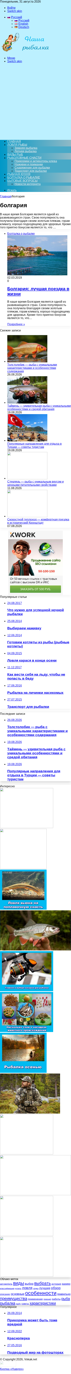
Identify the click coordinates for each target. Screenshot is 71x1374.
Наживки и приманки (29, 164)
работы (56, 1299)
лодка (35, 1288)
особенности (40, 1293)
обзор (56, 1288)
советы (25, 1303)
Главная (5, 196)
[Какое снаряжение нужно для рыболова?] (26, 1235)
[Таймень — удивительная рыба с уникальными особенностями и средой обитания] (27, 402)
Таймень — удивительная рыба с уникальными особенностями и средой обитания (39, 407)
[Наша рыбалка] (25, 51)
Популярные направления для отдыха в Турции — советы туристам (34, 445)
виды (18, 1283)
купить (18, 1288)
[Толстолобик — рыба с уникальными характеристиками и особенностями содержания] (27, 361)
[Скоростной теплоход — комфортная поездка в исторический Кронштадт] (27, 516)
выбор (29, 1283)
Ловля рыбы (17, 144)
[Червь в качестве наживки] (26, 1153)
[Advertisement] (35, 101)
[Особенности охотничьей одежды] (30, 1112)
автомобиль (6, 1284)
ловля (27, 1288)
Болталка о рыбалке (23, 177)
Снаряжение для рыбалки (32, 167)
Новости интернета (28, 184)
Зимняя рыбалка (26, 148)
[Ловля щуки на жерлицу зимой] (23, 867)
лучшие (44, 1288)
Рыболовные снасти (24, 157)
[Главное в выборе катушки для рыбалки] (26, 990)
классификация (7, 1288)
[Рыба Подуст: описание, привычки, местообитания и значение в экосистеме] (35, 949)
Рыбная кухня (18, 174)
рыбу (18, 1304)
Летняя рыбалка (26, 151)
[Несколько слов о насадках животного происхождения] (26, 1031)
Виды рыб (15, 154)
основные (17, 1294)
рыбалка (7, 1303)
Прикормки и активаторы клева (36, 161)
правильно (63, 1294)
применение (35, 1299)
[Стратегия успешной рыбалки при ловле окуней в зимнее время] (26, 1275)
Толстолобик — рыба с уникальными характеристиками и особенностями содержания (32, 368)
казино (66, 1283)
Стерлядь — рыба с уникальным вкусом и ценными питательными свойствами (35, 483)
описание (5, 1294)
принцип (47, 1299)
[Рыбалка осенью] (23, 1071)
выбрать (42, 1283)
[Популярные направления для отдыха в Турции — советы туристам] (27, 440)
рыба (65, 1299)
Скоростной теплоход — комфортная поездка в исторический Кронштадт (38, 521)
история (56, 1284)
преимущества (13, 1298)
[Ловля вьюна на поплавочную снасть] (23, 908)
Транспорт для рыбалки (31, 170)
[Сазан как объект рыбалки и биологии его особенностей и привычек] (35, 1194)
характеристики (43, 1303)
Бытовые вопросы (22, 180)
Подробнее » (16, 324)
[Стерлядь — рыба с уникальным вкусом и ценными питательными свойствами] (27, 478)
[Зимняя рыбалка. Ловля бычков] (26, 827)
